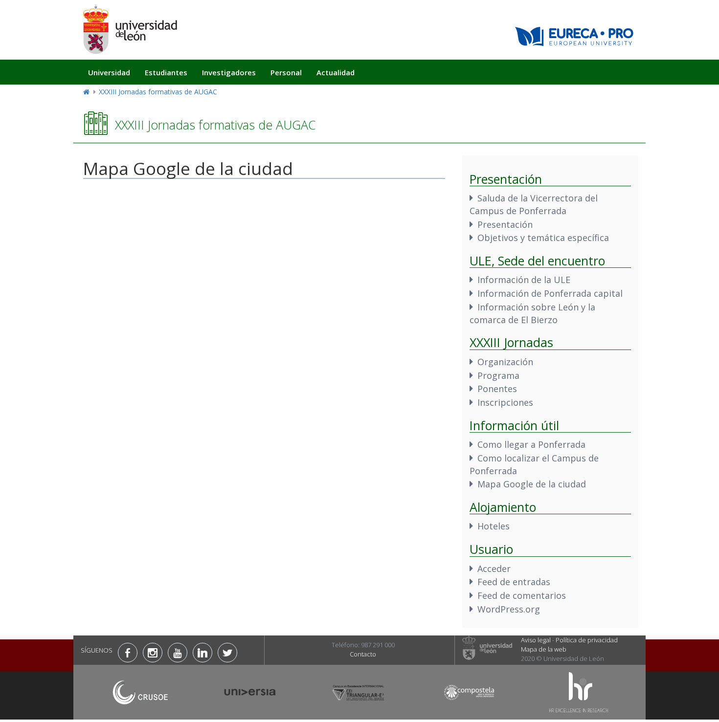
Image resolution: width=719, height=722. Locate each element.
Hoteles (493, 526)
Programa (498, 375)
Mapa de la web (543, 649)
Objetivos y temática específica (543, 237)
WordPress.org (508, 609)
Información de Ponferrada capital (550, 293)
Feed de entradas (513, 582)
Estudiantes (166, 72)
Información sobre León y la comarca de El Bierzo (532, 313)
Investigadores (229, 72)
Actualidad (335, 72)
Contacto (363, 654)
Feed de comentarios (521, 595)
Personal (286, 72)
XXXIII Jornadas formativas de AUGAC (158, 91)
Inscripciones (505, 402)
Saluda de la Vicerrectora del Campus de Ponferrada (534, 204)
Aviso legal (536, 639)
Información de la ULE (523, 279)
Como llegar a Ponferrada (531, 444)
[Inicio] (130, 29)
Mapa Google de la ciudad (531, 484)
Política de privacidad (587, 639)
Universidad (109, 72)
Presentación (505, 224)
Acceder (494, 568)
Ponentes (497, 388)
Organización (505, 362)
